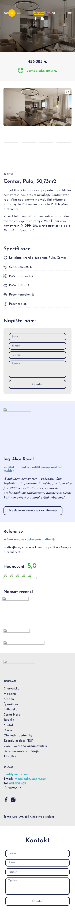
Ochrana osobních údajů (21, 751)
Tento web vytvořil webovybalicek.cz (28, 817)
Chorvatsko (11, 688)
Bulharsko (10, 709)
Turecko (8, 720)
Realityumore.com (16, 774)
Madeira (9, 694)
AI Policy (9, 756)
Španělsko (10, 704)
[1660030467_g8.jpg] (37, 107)
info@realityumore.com (30, 779)
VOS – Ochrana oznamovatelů (25, 746)
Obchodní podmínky (17, 735)
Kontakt (9, 725)
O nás (7, 730)
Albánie (9, 699)
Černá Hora (11, 714)
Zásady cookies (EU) (18, 741)
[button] (69, 13)
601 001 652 (17, 783)
